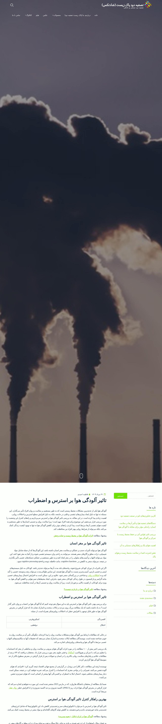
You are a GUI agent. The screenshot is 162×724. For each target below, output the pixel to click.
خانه (96, 15)
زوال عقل (13, 688)
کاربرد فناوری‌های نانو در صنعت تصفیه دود (138, 516)
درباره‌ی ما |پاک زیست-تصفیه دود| (77, 15)
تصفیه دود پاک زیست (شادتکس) (123, 4)
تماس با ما (16, 15)
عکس (45, 15)
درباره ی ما (148, 591)
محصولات (57, 15)
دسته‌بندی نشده (146, 598)
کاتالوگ (29, 15)
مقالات (150, 613)
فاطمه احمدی (83, 494)
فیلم (37, 15)
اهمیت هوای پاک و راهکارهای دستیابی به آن (138, 545)
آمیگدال (71, 652)
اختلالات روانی (94, 575)
